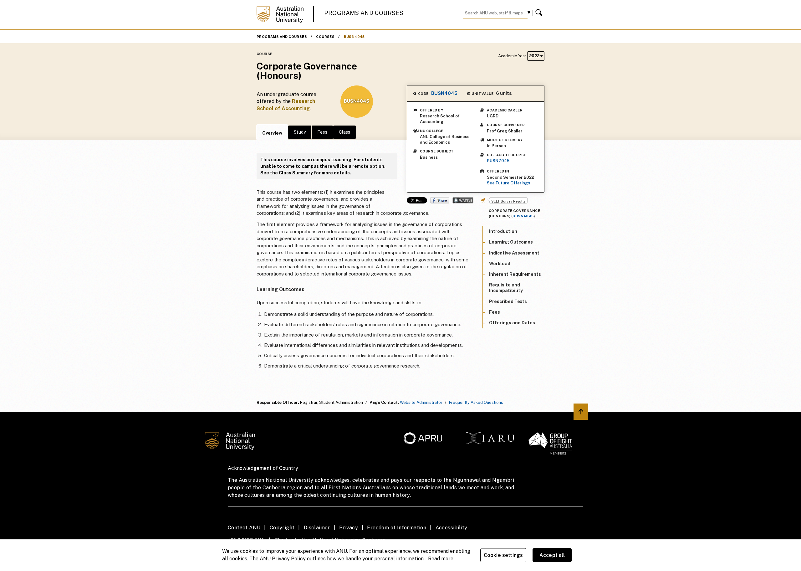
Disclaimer (317, 528)
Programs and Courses (364, 13)
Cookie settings (503, 555)
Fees (322, 132)
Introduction (503, 231)
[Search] (539, 13)
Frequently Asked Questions (476, 402)
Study (300, 132)
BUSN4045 (354, 37)
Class (344, 132)
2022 (534, 56)
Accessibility (451, 528)
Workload (499, 263)
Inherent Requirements (515, 274)
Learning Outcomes (511, 242)
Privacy (348, 528)
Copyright (282, 528)
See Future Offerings (508, 183)
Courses (325, 37)
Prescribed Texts (508, 301)
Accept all (552, 555)
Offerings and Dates (512, 322)
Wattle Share (462, 200)
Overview (272, 133)
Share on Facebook (439, 200)
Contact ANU (244, 528)
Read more (440, 559)
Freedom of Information (396, 528)
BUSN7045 (498, 160)
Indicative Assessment (514, 252)
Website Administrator (421, 402)
